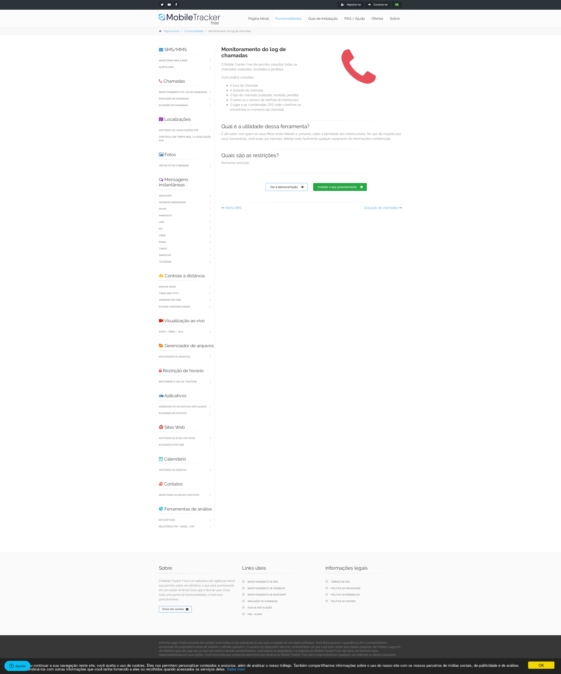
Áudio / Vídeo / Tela (171, 331)
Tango (163, 248)
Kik (161, 228)
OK (541, 665)
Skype (162, 209)
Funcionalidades (288, 18)
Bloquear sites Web (171, 444)
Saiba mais (236, 669)
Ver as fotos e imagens (174, 165)
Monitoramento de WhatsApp (267, 594)
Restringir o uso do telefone (178, 381)
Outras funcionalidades (174, 306)
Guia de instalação (323, 18)
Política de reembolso (345, 594)
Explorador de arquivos (174, 356)
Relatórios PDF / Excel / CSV (177, 526)
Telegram (165, 261)
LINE (161, 222)
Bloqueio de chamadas (173, 105)
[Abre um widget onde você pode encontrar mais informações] (17, 666)
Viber (162, 235)
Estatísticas (167, 520)
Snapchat (165, 255)
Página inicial (258, 18)
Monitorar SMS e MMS (173, 60)
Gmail (162, 242)
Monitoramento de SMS (263, 581)
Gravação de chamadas (174, 98)
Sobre (395, 18)
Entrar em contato (173, 609)
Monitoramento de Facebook (266, 588)
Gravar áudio (167, 286)
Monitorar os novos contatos (179, 495)
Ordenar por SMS (170, 300)
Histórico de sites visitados (177, 438)
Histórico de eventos (172, 470)
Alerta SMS (166, 67)
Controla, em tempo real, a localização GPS (185, 138)
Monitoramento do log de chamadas (183, 92)
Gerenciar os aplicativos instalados (183, 406)
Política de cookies (343, 601)
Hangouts (165, 215)
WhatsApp (165, 195)
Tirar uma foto (169, 293)
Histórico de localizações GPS (179, 130)
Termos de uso (340, 581)
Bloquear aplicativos (173, 413)
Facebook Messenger (172, 202)
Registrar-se (353, 4)
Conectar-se (380, 4)
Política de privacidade (345, 588)
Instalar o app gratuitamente (337, 187)
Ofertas (377, 18)
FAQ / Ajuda (354, 18)
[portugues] (397, 5)
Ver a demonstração (284, 187)
